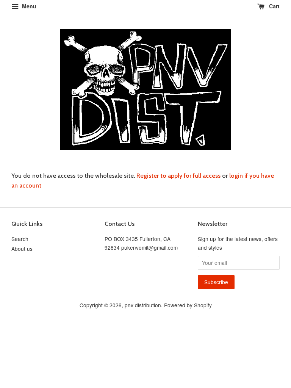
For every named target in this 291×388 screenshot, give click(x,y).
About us (22, 248)
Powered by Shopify (188, 305)
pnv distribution (143, 305)
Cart (274, 6)
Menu (28, 6)
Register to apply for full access (178, 175)
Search (19, 238)
